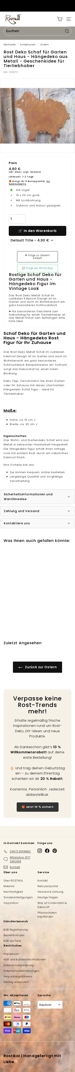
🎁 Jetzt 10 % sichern (38, 807)
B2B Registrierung (16, 929)
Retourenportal (48, 886)
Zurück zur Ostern (40, 667)
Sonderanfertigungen (18, 897)
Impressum (12, 954)
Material (9, 886)
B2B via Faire (12, 941)
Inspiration (11, 903)
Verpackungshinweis (18, 976)
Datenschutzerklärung (19, 965)
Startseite (10, 44)
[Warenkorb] (60, 19)
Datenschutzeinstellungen (22, 971)
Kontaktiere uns (17, 523)
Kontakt (43, 880)
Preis (13, 163)
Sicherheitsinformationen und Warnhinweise (28, 496)
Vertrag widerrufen (16, 982)
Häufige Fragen (48, 897)
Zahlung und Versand (21, 511)
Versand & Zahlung (51, 892)
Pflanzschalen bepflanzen (47, 914)
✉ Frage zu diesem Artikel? (37, 257)
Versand (35, 172)
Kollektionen (28, 44)
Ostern (44, 44)
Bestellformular (14, 935)
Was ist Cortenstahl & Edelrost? (52, 905)
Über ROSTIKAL (13, 880)
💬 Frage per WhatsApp (37, 268)
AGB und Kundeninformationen (25, 959)
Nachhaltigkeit (13, 892)
